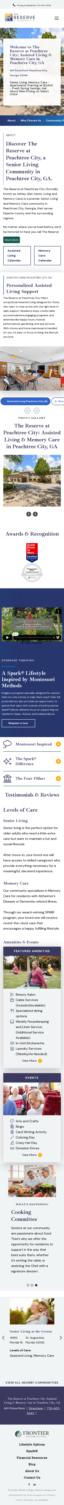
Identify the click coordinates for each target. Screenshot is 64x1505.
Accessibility (41, 1499)
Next (35, 514)
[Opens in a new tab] (29, 1484)
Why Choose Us (31, 120)
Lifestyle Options (32, 1444)
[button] (17, 255)
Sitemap (29, 1499)
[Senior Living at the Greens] (32, 1311)
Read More (11, 240)
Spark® (32, 1451)
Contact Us (32, 1478)
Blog (32, 1464)
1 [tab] (28, 1285)
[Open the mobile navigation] (56, 18)
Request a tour (18, 723)
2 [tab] (32, 1285)
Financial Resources (32, 1458)
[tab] (25, 401)
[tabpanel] (32, 331)
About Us (32, 1471)
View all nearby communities (31, 1383)
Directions (36, 1408)
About (11, 120)
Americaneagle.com (36, 1495)
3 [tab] (36, 1285)
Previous (28, 514)
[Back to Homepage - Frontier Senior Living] (32, 1440)
